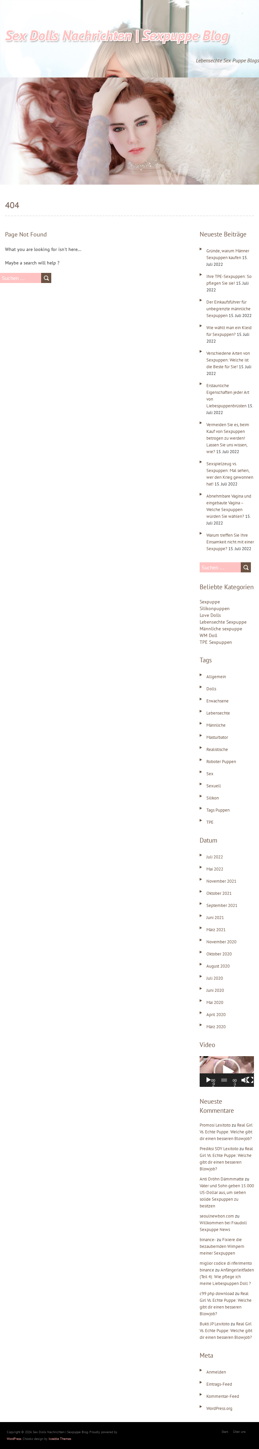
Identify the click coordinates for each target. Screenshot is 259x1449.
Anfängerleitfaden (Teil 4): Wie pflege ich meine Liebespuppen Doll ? (227, 1276)
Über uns (239, 1431)
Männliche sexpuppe (221, 629)
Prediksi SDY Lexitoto (219, 1149)
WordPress (14, 1439)
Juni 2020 (215, 990)
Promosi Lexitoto (215, 1125)
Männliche (216, 725)
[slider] (224, 1080)
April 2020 (216, 1014)
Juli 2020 (214, 978)
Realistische (217, 749)
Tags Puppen (218, 810)
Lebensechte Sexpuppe (223, 622)
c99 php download (217, 1293)
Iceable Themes (60, 1439)
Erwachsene (217, 701)
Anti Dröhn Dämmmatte (222, 1179)
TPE (209, 822)
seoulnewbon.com (217, 1216)
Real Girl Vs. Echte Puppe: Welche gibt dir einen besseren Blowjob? (226, 1131)
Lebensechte (218, 713)
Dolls (211, 689)
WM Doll (208, 635)
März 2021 (216, 930)
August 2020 (218, 966)
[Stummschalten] (244, 1080)
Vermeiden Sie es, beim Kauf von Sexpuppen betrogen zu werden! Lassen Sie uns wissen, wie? (227, 438)
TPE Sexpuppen (216, 642)
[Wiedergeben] (208, 1080)
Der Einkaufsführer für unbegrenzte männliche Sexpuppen (228, 308)
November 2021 (221, 881)
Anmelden (216, 1372)
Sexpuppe (210, 602)
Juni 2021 (215, 917)
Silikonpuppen (215, 608)
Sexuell (213, 786)
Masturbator (217, 737)
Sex (209, 774)
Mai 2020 (214, 1002)
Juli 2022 (214, 857)
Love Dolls (210, 615)
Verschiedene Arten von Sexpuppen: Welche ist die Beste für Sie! (228, 360)
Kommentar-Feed (222, 1396)
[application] (227, 1071)
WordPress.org (219, 1408)
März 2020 (216, 1027)
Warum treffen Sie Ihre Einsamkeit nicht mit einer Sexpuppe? (230, 542)
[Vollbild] (250, 1080)
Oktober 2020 (219, 954)
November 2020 (221, 942)
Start (225, 1431)
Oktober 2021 (219, 893)
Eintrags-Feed (219, 1384)
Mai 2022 (214, 869)
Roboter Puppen (221, 761)
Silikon (212, 798)
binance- (208, 1239)
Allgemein (216, 677)
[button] (226, 1071)
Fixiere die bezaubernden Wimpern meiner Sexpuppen (222, 1246)
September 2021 (221, 905)
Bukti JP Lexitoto (215, 1324)
